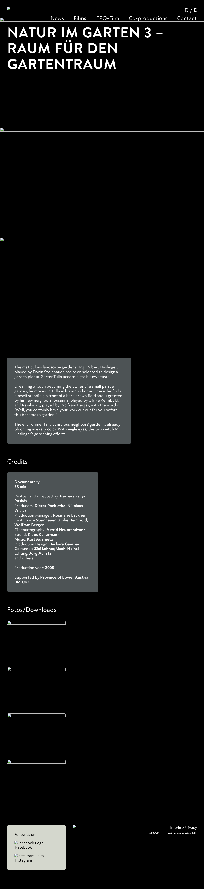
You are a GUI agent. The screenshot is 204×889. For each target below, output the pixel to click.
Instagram (23, 860)
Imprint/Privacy (183, 827)
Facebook (23, 847)
